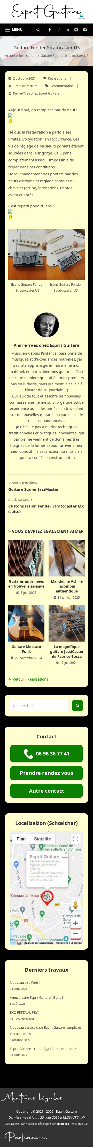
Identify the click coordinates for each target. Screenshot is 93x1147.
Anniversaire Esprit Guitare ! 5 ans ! (36, 997)
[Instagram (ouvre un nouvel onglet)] (58, 29)
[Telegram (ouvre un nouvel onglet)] (76, 29)
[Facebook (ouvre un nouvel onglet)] (49, 29)
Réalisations (28, 55)
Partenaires (26, 1137)
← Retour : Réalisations (28, 679)
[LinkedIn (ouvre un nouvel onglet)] (67, 29)
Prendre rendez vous (46, 772)
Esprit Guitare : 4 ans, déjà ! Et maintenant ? (43, 1048)
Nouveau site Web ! (25, 982)
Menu (17, 29)
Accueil (10, 55)
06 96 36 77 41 (52, 753)
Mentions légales (34, 1097)
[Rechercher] (38, 29)
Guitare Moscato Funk (26, 649)
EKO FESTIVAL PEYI (24, 1012)
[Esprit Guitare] (46, 11)
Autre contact (46, 790)
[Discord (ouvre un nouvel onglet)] (84, 29)
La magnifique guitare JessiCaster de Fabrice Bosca (66, 651)
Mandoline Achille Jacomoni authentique (67, 586)
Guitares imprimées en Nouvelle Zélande (26, 584)
